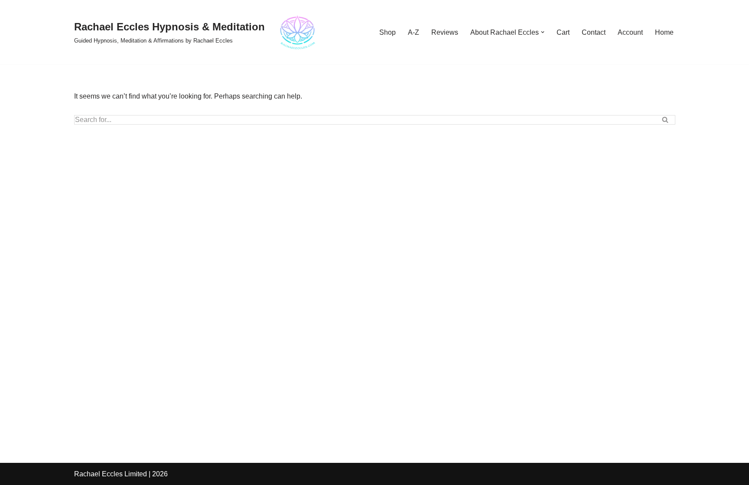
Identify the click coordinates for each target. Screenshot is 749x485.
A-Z (413, 32)
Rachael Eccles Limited (110, 474)
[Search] (665, 120)
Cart (563, 32)
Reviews (444, 32)
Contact (594, 32)
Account (630, 32)
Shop (387, 32)
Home (664, 32)
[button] (542, 32)
